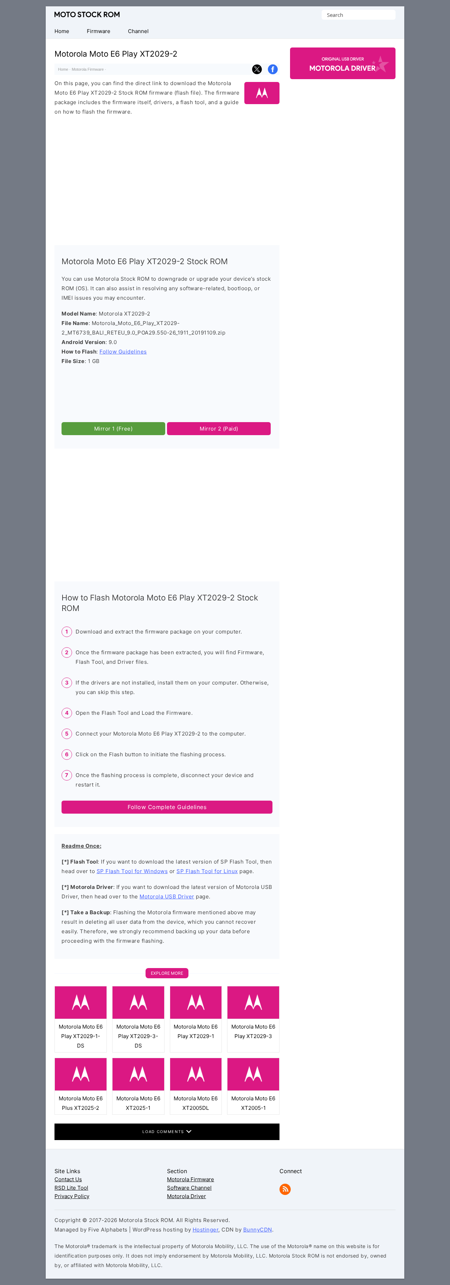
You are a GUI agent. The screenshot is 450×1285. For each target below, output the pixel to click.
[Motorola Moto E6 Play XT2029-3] (253, 1017)
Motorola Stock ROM (87, 15)
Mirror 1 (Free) (113, 428)
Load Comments (164, 1131)
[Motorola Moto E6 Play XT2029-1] (196, 1017)
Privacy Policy (71, 1196)
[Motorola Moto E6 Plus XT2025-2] (81, 1089)
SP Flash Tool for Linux (207, 871)
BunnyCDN (257, 1229)
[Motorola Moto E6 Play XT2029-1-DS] (81, 1017)
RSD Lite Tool (71, 1187)
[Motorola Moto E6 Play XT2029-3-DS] (138, 1017)
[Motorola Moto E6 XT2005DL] (196, 1089)
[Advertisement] (167, 177)
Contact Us (68, 1179)
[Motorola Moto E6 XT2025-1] (138, 1089)
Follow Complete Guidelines (167, 806)
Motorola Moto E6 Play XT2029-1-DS (81, 1036)
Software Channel (189, 1187)
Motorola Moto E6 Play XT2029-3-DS (138, 1036)
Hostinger (206, 1229)
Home (63, 69)
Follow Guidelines (123, 351)
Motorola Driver (186, 1196)
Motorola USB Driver (167, 896)
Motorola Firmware (88, 69)
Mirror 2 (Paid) (219, 428)
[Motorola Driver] (343, 72)
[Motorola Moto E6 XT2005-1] (253, 1089)
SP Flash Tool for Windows (132, 871)
